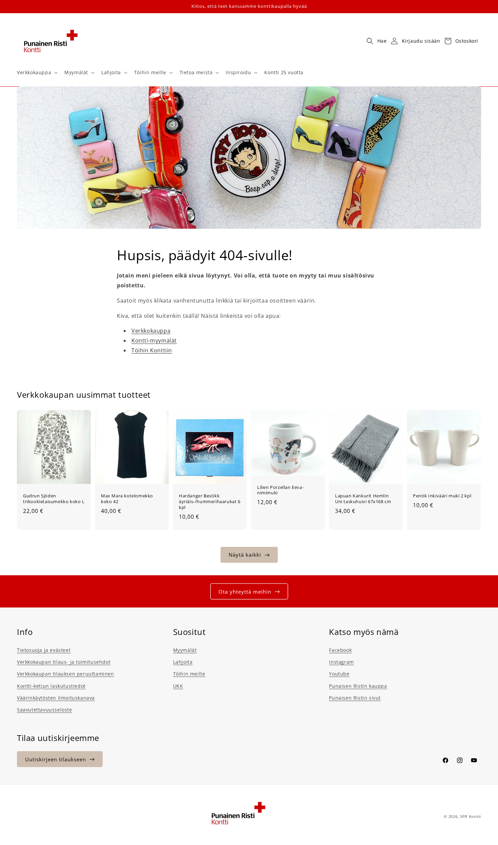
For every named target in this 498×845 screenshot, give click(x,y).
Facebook (340, 650)
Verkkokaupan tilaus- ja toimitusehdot (63, 662)
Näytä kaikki (245, 555)
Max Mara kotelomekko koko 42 (127, 498)
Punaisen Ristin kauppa (358, 686)
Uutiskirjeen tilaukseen (55, 759)
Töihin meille (189, 674)
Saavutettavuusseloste (44, 709)
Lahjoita (183, 662)
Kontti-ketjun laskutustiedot (51, 686)
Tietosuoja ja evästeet (43, 650)
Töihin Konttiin (151, 350)
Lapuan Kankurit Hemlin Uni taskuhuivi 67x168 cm (363, 498)
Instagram (341, 662)
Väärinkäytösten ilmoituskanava (56, 698)
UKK (178, 686)
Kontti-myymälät (154, 340)
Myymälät (185, 650)
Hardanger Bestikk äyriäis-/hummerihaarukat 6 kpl (210, 501)
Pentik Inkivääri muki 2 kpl (442, 496)
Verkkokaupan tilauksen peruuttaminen (65, 674)
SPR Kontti (470, 816)
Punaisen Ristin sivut (355, 698)
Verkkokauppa (150, 331)
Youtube (339, 674)
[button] (36, 72)
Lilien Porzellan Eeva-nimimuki (280, 490)
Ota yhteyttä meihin (245, 591)
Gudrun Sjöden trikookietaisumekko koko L (54, 498)
